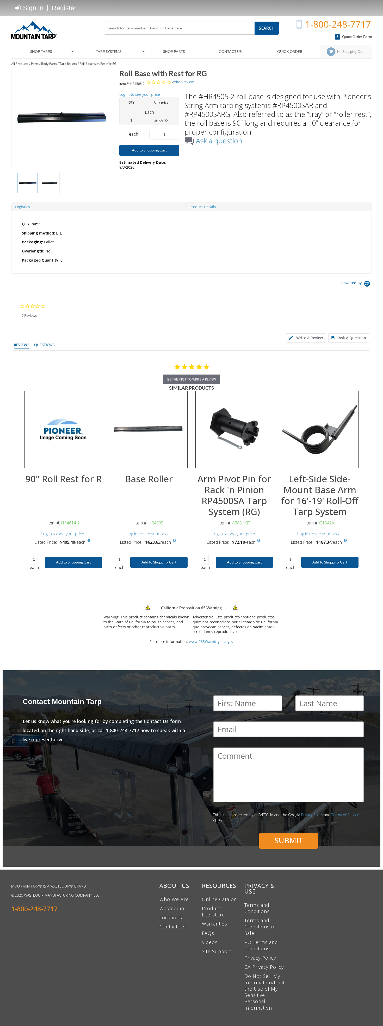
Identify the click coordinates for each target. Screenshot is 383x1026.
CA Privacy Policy (264, 967)
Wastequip (171, 908)
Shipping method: (38, 233)
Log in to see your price (139, 94)
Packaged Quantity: (40, 260)
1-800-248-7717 (338, 24)
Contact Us (172, 926)
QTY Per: (30, 223)
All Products (19, 63)
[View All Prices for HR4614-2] (88, 540)
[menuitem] (43, 51)
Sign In (32, 7)
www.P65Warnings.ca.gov (211, 641)
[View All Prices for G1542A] (345, 540)
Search (267, 28)
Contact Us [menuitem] (230, 51)
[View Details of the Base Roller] (148, 429)
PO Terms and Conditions (261, 945)
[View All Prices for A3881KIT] (258, 540)
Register (64, 7)
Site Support (216, 951)
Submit (288, 840)
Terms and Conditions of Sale (260, 926)
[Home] (36, 30)
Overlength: (33, 251)
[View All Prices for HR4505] (174, 540)
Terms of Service (345, 814)
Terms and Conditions (257, 908)
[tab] (191, 242)
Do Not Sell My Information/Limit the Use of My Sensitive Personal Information (264, 992)
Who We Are (174, 899)
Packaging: (32, 241)
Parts (35, 63)
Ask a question (219, 140)
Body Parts (49, 63)
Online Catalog (219, 899)
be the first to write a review (191, 379)
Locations (170, 917)
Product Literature (213, 911)
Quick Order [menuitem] (289, 51)
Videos (210, 942)
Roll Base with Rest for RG (97, 63)
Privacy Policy (312, 814)
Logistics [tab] (22, 206)
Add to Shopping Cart (149, 150)
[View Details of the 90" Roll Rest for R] (63, 429)
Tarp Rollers (68, 63)
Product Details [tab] (202, 206)
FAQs (208, 933)
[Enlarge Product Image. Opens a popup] (95, 461)
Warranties (214, 924)
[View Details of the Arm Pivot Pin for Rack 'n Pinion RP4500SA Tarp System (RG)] (234, 429)
